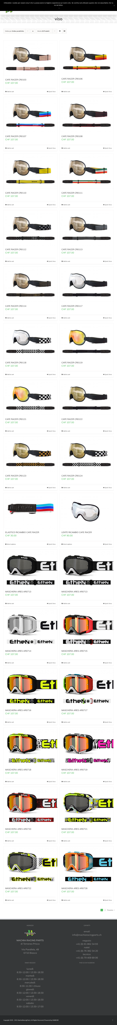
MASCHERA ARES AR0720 (18, 829)
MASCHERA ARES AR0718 (18, 769)
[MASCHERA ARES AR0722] (30, 865)
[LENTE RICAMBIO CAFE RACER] (86, 510)
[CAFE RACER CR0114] (30, 284)
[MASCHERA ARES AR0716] (30, 687)
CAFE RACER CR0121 (15, 419)
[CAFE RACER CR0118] (30, 341)
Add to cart (10, 91)
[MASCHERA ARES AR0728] (86, 865)
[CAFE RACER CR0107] (30, 114)
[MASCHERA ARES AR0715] (86, 628)
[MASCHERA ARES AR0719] (86, 747)
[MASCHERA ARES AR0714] (30, 628)
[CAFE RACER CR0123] (30, 454)
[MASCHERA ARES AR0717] (86, 687)
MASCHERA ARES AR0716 (18, 710)
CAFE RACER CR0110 (15, 193)
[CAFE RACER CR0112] (30, 228)
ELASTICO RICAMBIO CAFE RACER (22, 532)
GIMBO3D (55, 1020)
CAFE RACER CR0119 (71, 362)
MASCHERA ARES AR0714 (18, 651)
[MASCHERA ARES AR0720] (30, 806)
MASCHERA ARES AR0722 (18, 888)
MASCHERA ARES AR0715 (74, 651)
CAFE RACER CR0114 (15, 306)
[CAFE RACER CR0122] (86, 397)
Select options (11, 544)
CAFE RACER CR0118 (15, 362)
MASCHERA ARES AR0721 (74, 829)
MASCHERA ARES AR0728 (74, 888)
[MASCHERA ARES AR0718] (30, 747)
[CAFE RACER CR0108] (86, 114)
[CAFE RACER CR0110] (30, 171)
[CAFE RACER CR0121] (30, 397)
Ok (59, 8)
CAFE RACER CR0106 (71, 78)
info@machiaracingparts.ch (87, 934)
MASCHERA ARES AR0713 (18, 591)
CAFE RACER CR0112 (15, 249)
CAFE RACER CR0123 (15, 475)
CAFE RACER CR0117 (71, 306)
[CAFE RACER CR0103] (30, 58)
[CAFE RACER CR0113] (86, 228)
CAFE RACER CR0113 (71, 249)
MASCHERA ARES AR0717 (74, 710)
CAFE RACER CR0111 (71, 193)
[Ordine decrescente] (33, 31)
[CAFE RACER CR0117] (86, 284)
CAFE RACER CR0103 (15, 79)
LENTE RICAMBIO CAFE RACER (76, 532)
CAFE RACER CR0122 (71, 419)
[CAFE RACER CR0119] (86, 341)
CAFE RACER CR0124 (71, 475)
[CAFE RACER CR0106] (86, 57)
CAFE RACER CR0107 (15, 136)
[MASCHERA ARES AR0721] (86, 806)
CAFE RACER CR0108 (71, 136)
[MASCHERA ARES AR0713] (30, 569)
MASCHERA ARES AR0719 (74, 769)
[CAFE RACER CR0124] (86, 454)
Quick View (52, 91)
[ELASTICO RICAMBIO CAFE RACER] (30, 510)
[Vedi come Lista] (64, 31)
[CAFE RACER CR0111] (86, 171)
